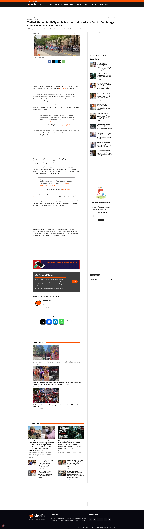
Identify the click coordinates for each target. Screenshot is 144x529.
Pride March (45, 296)
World (36, 19)
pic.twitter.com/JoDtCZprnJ (57, 121)
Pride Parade (62, 88)
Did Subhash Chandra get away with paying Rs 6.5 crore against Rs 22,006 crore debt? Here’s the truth (104, 145)
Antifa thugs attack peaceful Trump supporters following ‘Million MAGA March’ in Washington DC (56, 405)
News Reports (34, 17)
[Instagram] (109, 1)
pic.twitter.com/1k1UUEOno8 (47, 185)
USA (50, 296)
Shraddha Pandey (32, 450)
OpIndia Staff (77, 33)
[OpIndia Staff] (38, 303)
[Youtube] (116, 1)
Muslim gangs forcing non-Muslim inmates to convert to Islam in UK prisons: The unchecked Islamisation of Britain (71, 443)
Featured (30, 438)
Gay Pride (40, 296)
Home (28, 17)
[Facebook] (107, 1)
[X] (112, 1)
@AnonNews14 (46, 121)
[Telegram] (56, 61)
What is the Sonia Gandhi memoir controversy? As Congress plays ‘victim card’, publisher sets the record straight (45, 474)
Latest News (94, 59)
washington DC (56, 296)
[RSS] (111, 1)
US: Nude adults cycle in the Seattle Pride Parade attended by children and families (56, 362)
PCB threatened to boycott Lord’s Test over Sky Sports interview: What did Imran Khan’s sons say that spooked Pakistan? (104, 153)
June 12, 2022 (66, 125)
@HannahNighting (64, 183)
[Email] (59, 61)
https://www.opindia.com (48, 302)
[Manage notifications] (3, 525)
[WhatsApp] (114, 1)
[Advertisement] (64, 492)
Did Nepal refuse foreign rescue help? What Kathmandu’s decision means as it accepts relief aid (104, 126)
